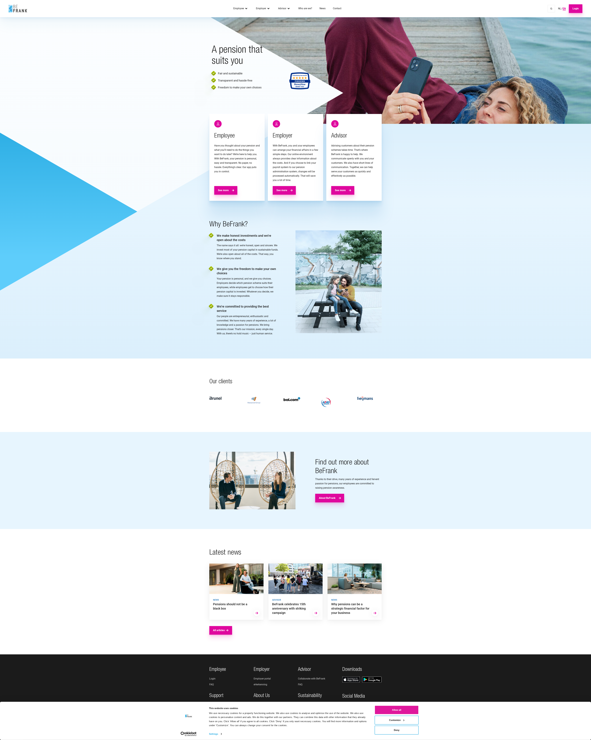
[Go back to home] (18, 8)
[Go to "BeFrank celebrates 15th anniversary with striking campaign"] (295, 592)
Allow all (396, 710)
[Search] (551, 8)
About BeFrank (327, 498)
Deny (396, 730)
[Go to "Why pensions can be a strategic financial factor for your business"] (355, 592)
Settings (213, 734)
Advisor (282, 8)
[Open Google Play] (372, 679)
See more (223, 190)
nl (559, 8)
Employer (261, 8)
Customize (395, 720)
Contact (337, 8)
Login (576, 8)
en (564, 8)
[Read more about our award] (300, 80)
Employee (238, 8)
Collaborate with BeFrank (311, 678)
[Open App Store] (351, 679)
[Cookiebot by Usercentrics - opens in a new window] (188, 734)
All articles (219, 630)
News (323, 8)
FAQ (211, 684)
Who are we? (305, 8)
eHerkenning (260, 684)
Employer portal (262, 678)
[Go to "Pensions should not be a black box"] (236, 592)
